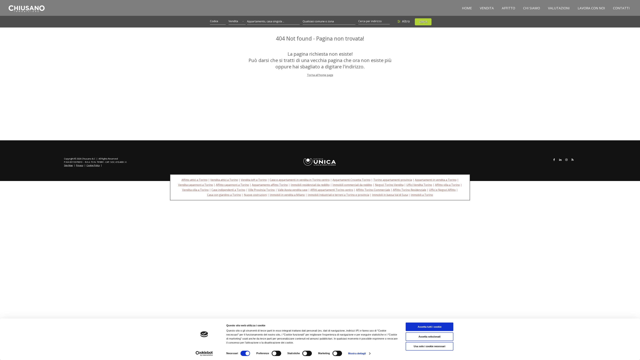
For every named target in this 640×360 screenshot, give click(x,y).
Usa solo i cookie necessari (429, 346)
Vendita (487, 8)
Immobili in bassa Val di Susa (390, 195)
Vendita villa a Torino (195, 190)
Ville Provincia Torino (261, 190)
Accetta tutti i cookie (430, 326)
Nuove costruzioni (255, 195)
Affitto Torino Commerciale (373, 190)
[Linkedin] (560, 160)
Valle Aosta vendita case (293, 190)
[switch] (276, 353)
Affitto (508, 8)
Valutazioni (559, 8)
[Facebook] (554, 160)
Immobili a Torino (422, 195)
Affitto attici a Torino (195, 180)
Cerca (423, 22)
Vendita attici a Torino (224, 180)
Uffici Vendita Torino (419, 185)
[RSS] (573, 160)
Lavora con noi (591, 8)
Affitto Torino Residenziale (409, 190)
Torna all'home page (320, 75)
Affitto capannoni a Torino (232, 185)
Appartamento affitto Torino (270, 185)
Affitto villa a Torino (447, 185)
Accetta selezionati (429, 336)
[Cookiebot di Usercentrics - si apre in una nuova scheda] (204, 353)
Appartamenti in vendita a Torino (435, 180)
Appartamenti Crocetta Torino (351, 180)
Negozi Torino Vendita (389, 185)
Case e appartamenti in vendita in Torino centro (300, 180)
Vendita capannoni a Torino (195, 185)
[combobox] (237, 21)
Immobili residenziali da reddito (310, 185)
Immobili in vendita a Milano (287, 195)
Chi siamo (531, 8)
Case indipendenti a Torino (228, 190)
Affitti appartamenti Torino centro (331, 190)
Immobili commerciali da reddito (352, 185)
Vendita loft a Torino (254, 180)
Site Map (68, 165)
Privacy (79, 165)
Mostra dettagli (357, 353)
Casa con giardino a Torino (224, 195)
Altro (406, 21)
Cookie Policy (93, 165)
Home (467, 8)
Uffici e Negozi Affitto (442, 190)
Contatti (621, 8)
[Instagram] (566, 160)
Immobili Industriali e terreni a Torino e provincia (338, 195)
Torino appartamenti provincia (392, 180)
